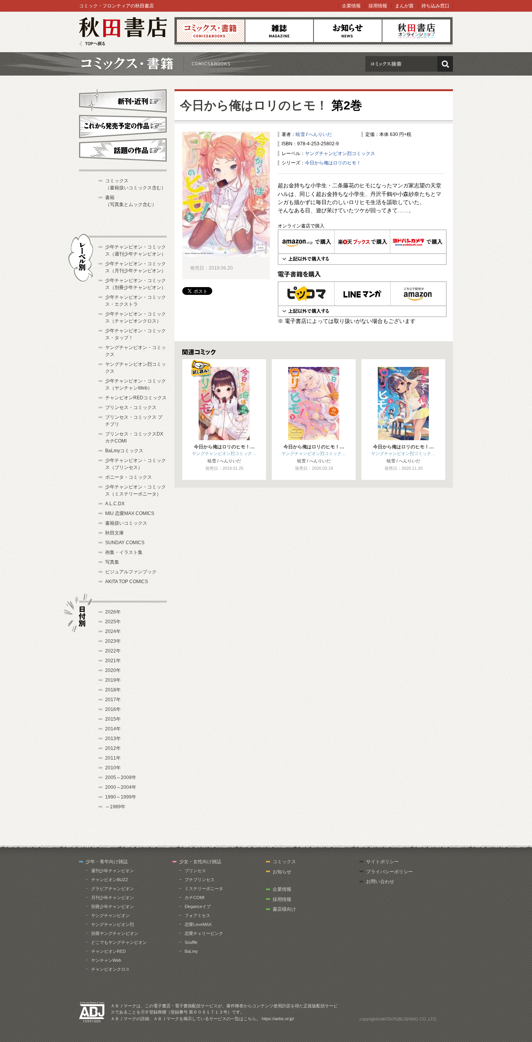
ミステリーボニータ (204, 888)
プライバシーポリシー (389, 872)
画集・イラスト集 (124, 552)
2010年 (113, 767)
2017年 (113, 699)
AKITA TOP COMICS (126, 581)
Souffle (191, 942)
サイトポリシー (382, 861)
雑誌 (279, 30)
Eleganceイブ (198, 906)
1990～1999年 (120, 797)
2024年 (113, 631)
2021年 (113, 660)
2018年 (113, 690)
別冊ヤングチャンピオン (114, 933)
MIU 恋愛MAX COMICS (129, 513)
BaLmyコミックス (124, 450)
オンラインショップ (416, 30)
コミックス (211, 30)
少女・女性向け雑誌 (200, 861)
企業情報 (351, 6)
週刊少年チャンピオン (112, 870)
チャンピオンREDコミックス (136, 397)
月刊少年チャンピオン (112, 897)
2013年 (113, 738)
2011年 (113, 758)
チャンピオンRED (108, 951)
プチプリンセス (200, 879)
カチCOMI (194, 897)
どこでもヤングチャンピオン (119, 942)
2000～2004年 (120, 787)
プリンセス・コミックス (131, 407)
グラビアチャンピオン (112, 888)
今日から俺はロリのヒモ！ (254, 105)
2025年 (113, 621)
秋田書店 (123, 31)
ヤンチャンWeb (106, 960)
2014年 (113, 729)
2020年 (113, 670)
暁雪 (300, 134)
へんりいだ (320, 134)
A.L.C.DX (115, 503)
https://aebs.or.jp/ (278, 1018)
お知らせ (348, 30)
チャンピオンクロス (110, 969)
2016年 (113, 709)
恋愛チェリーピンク (204, 933)
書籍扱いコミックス (126, 523)
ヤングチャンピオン (110, 915)
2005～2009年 (120, 777)
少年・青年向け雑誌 (107, 861)
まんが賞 (404, 6)
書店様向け (284, 909)
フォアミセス (197, 915)
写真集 (112, 562)
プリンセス (195, 870)
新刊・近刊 (123, 100)
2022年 (113, 651)
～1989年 (115, 806)
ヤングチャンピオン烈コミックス (340, 153)
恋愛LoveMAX (198, 924)
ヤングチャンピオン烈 (112, 924)
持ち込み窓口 (435, 6)
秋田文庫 (114, 533)
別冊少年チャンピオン (112, 906)
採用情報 (377, 6)
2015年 (113, 719)
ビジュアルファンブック (131, 572)
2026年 (113, 612)
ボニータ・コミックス (128, 477)
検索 (445, 64)
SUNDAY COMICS (124, 542)
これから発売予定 (123, 125)
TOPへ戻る (92, 43)
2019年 (113, 680)
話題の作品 (123, 150)
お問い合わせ (380, 881)
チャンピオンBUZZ (109, 879)
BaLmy (191, 951)
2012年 (113, 748)
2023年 (113, 641)
